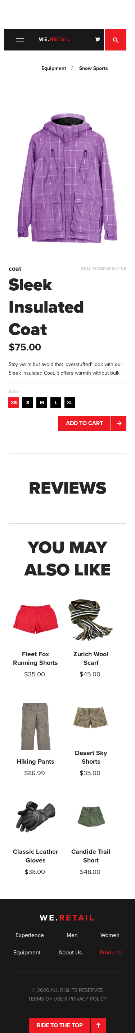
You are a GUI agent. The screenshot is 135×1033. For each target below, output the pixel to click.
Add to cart (84, 423)
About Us (70, 952)
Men (72, 935)
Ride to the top (60, 1025)
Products (111, 952)
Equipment (27, 952)
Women (110, 935)
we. (55, 39)
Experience (29, 935)
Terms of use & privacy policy (67, 999)
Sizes (14, 391)
